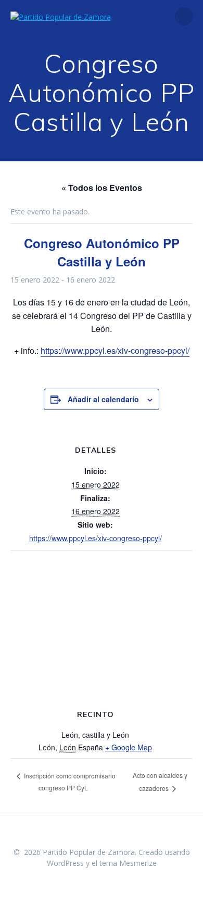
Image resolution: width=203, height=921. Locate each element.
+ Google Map (128, 747)
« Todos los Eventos (101, 188)
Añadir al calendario (103, 399)
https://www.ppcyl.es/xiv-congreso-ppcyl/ (115, 350)
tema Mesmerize (128, 863)
